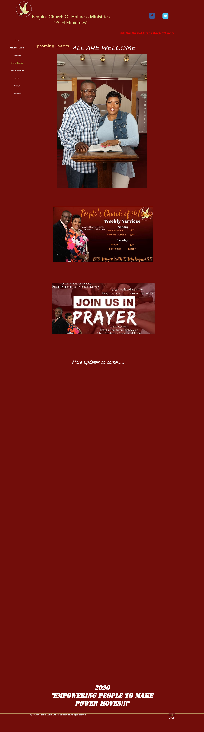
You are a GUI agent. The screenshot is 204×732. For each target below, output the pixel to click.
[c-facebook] (152, 16)
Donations (17, 56)
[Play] (172, 714)
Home (17, 40)
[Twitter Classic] (165, 16)
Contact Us (17, 94)
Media (17, 78)
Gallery (17, 86)
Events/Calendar (17, 63)
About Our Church (17, 48)
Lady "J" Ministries (17, 71)
